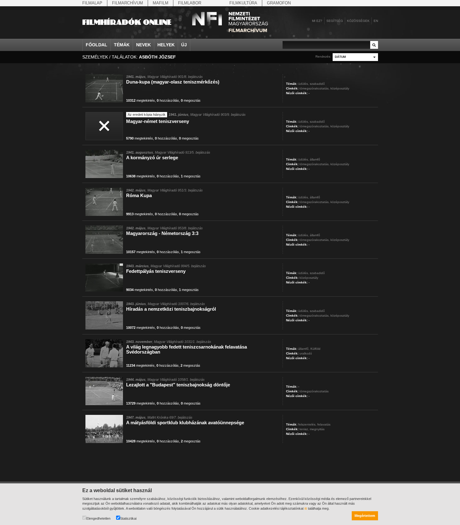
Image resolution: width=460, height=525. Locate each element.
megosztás (191, 100)
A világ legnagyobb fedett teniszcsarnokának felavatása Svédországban (186, 349)
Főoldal (96, 44)
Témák (122, 44)
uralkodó (305, 353)
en (376, 21)
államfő (315, 159)
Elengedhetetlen (98, 518)
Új (184, 44)
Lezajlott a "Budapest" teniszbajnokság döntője (178, 384)
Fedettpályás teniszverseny (156, 271)
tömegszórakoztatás (314, 391)
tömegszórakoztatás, (314, 88)
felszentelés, (307, 424)
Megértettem (365, 515)
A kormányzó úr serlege (152, 157)
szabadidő (317, 83)
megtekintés (140, 100)
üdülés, (303, 83)
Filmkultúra (243, 3)
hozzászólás (168, 100)
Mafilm (160, 3)
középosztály (339, 88)
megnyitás (317, 429)
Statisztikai (128, 518)
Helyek (166, 44)
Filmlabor (189, 3)
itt (305, 508)
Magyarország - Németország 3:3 (162, 233)
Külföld (315, 348)
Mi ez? (317, 21)
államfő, (303, 348)
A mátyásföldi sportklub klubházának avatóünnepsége (185, 422)
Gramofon (279, 3)
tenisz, (304, 429)
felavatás (323, 424)
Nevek (143, 44)
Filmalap (92, 3)
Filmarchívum (127, 3)
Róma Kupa (139, 195)
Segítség (334, 21)
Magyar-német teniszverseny (157, 121)
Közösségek (358, 21)
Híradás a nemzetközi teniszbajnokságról (171, 309)
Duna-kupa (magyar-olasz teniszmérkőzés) (172, 81)
